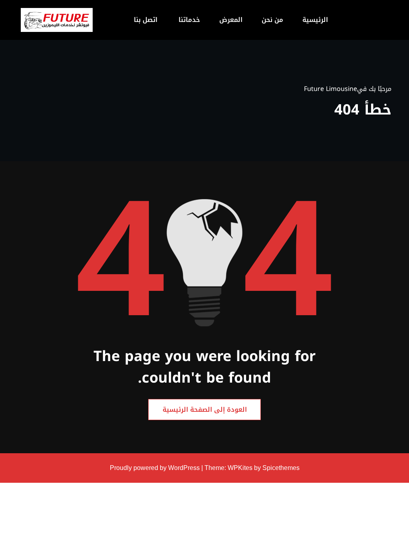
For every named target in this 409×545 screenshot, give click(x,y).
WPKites (241, 467)
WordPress (184, 467)
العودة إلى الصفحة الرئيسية (205, 409)
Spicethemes (281, 467)
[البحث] (102, 20)
